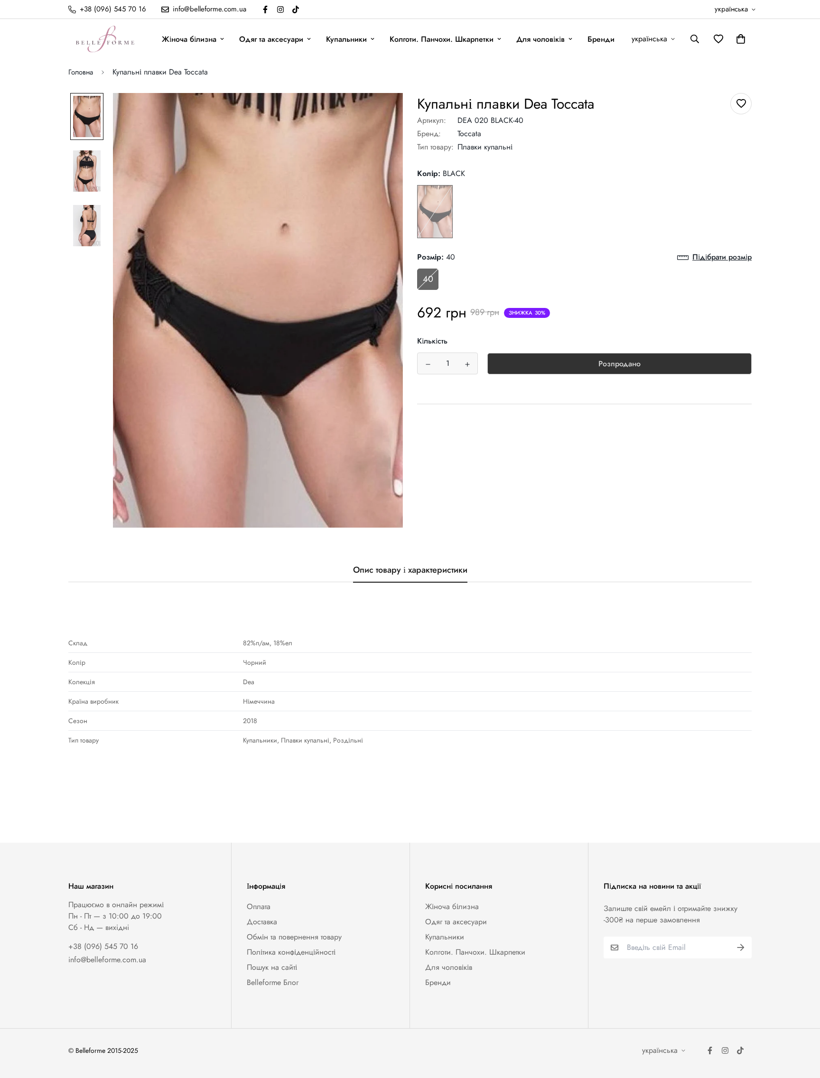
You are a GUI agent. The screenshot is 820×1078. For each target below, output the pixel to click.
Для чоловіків (540, 39)
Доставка (262, 921)
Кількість (432, 341)
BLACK (435, 212)
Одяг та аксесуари (271, 39)
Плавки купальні (484, 146)
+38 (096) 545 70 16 (103, 946)
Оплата (258, 906)
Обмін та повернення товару (294, 936)
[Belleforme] (106, 39)
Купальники (346, 39)
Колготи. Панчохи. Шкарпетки (442, 39)
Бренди (601, 39)
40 (428, 279)
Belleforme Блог (272, 982)
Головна (80, 72)
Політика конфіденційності (291, 952)
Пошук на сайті (272, 967)
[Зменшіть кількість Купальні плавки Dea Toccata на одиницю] (428, 364)
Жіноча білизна (189, 39)
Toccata (469, 133)
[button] (739, 39)
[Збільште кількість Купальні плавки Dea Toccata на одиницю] (467, 364)
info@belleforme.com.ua (107, 959)
